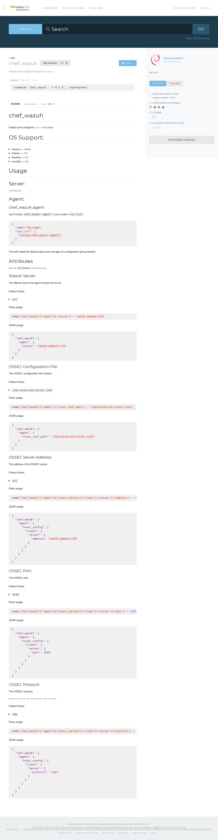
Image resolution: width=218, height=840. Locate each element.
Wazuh (39, 127)
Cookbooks (50, 8)
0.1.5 (53, 63)
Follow (129, 63)
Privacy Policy (108, 832)
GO (201, 29)
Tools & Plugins (73, 8)
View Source (158, 83)
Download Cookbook (181, 139)
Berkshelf (25, 80)
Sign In (204, 8)
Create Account (184, 8)
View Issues (175, 83)
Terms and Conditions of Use (87, 832)
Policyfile (14, 80)
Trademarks (14, 829)
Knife (34, 80)
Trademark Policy (140, 832)
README (15, 103)
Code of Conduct (64, 832)
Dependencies (30, 103)
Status (153, 832)
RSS (13, 58)
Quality (48, 103)
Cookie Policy (123, 832)
